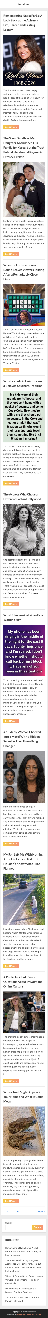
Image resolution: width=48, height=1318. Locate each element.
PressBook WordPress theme (29, 1315)
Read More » (12, 127)
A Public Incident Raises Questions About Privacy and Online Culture (23, 981)
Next (40, 1211)
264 (17, 1211)
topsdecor (24, 3)
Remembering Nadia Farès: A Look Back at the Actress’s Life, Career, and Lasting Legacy (23, 1251)
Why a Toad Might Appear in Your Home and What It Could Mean (23, 1096)
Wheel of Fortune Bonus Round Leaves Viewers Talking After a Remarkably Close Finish (24, 1280)
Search (8, 1223)
